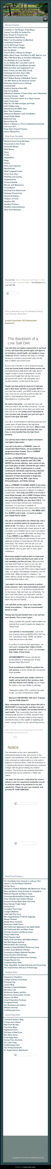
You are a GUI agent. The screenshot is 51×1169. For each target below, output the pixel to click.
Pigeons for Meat (11, 997)
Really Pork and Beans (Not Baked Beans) (21, 940)
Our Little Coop (10, 1043)
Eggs (6, 160)
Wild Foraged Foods (13, 171)
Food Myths (9, 188)
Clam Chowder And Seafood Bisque (18, 899)
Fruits (6, 155)
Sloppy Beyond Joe (12, 960)
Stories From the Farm (13, 1040)
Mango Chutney (10, 919)
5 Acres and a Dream (12, 1022)
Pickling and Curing (13, 177)
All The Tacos (9, 886)
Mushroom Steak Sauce (13, 924)
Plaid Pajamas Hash (12, 937)
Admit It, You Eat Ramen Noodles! (18, 884)
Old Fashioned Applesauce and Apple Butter (22, 927)
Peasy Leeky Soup (11, 934)
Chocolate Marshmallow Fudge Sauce (19, 896)
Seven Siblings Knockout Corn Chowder (20, 957)
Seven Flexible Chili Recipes (15, 955)
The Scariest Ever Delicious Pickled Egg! (20, 968)
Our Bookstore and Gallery (15, 1005)
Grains (7, 163)
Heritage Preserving (13, 193)
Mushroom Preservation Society (17, 995)
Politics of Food (11, 199)
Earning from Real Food (14, 190)
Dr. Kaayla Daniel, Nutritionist (16, 1050)
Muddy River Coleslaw (13, 922)
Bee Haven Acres (11, 1035)
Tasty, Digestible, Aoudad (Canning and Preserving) (25, 965)
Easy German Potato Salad (15, 904)
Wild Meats (9, 149)
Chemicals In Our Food (14, 144)
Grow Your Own (11, 174)
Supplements (10, 179)
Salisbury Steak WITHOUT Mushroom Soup (21, 947)
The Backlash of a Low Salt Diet (23, 341)
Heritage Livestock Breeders (15, 987)
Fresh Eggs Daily (11, 1037)
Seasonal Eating (11, 196)
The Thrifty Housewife (13, 1048)
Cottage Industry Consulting (15, 980)
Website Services (11, 1008)
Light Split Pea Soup (12, 914)
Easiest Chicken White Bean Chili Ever (19, 901)
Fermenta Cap (9, 982)
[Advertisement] (25, 250)
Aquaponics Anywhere (13, 977)
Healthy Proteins (11, 204)
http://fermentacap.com (15, 589)
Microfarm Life (10, 990)
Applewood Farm (11, 1030)
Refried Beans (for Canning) (15, 945)
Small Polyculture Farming (15, 1000)
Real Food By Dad (11, 1025)
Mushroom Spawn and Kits (15, 992)
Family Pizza (9, 907)
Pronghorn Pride (11, 1002)
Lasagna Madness (11, 912)
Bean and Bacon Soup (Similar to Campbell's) (22, 891)
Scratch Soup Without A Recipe (17, 950)
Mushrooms (9, 168)
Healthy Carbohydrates (14, 207)
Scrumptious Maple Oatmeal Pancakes (19, 952)
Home (18, 280)
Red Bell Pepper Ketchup (14, 942)
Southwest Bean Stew (13, 963)
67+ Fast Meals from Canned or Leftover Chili (22, 881)
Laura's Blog (9, 985)
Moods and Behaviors (14, 185)
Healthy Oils (9, 201)
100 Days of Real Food (13, 1032)
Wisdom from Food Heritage (16, 141)
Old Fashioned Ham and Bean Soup (18, 929)
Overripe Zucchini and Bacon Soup (18, 932)
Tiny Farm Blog (10, 1027)
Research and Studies (30, 280)
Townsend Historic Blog (13, 1020)
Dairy (6, 152)
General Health (10, 182)
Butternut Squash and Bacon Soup (18, 894)
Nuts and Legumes (12, 166)
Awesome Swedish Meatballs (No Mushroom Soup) (25, 889)
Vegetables (9, 158)
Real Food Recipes (12, 210)
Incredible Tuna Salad (13, 909)
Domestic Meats (11, 147)
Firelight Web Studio (29, 1167)
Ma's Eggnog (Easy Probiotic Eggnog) (19, 917)
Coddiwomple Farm (12, 1010)
